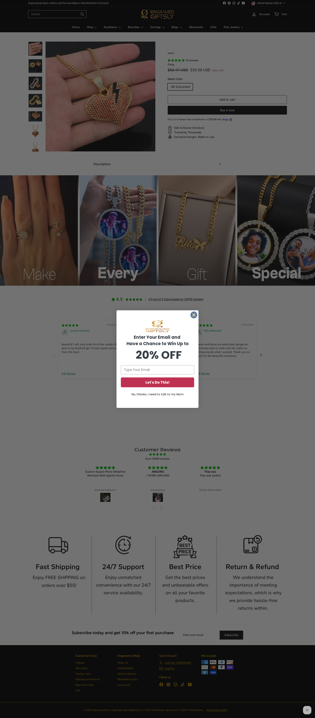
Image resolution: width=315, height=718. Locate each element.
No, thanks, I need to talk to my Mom (157, 394)
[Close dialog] (194, 315)
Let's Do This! (157, 382)
